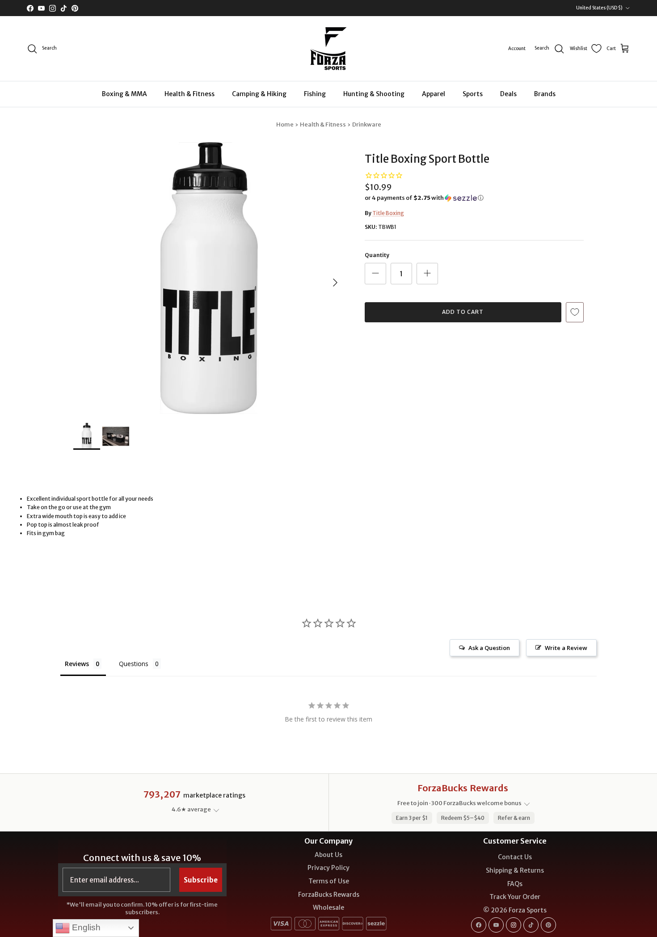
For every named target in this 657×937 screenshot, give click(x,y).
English (85, 927)
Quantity (377, 255)
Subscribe (201, 880)
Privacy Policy (328, 868)
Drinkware (366, 124)
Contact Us (515, 857)
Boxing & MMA (124, 94)
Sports (473, 94)
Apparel (433, 94)
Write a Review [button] (566, 648)
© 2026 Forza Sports (515, 910)
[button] (424, 198)
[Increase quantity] (427, 273)
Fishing (315, 94)
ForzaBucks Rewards (328, 895)
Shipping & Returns (515, 870)
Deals (508, 94)
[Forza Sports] (328, 48)
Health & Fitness (189, 94)
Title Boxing (388, 213)
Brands (545, 94)
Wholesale (328, 907)
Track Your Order (514, 897)
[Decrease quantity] (375, 273)
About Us (328, 855)
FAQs (514, 884)
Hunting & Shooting (373, 94)
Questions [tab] (133, 663)
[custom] (478, 925)
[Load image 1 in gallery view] (209, 278)
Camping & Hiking (259, 94)
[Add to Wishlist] (575, 312)
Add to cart (463, 311)
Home (285, 124)
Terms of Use (328, 881)
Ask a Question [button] (489, 648)
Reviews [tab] (77, 663)
